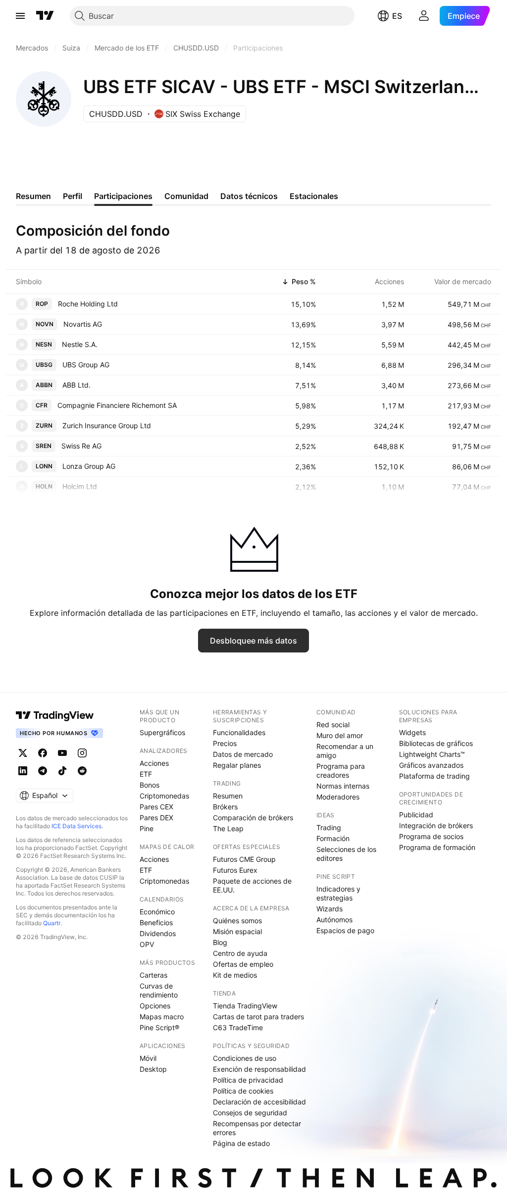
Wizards (329, 908)
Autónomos (334, 919)
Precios (225, 743)
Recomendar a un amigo (344, 750)
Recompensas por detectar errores (257, 1128)
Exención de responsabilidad (259, 1069)
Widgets (412, 732)
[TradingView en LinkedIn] (23, 771)
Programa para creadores (340, 770)
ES (397, 16)
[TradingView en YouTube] (62, 753)
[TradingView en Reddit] (82, 771)
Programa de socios (431, 836)
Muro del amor (339, 735)
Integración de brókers (436, 825)
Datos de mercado (243, 754)
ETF (146, 774)
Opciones (155, 1005)
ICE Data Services (76, 826)
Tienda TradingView (245, 1005)
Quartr (51, 923)
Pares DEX (156, 817)
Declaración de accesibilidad (259, 1101)
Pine (146, 828)
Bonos (149, 785)
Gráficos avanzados (431, 765)
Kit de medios (235, 975)
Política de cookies (243, 1091)
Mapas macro (162, 1016)
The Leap (228, 828)
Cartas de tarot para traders (258, 1016)
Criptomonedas (164, 796)
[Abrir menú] (20, 16)
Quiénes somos (237, 920)
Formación (333, 838)
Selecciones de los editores (346, 853)
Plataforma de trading (434, 776)
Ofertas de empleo (243, 964)
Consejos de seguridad (250, 1112)
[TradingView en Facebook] (43, 753)
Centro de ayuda (240, 953)
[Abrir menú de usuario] (424, 16)
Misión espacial (237, 931)
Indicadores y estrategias (338, 893)
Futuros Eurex (235, 870)
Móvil (148, 1058)
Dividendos (158, 933)
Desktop (153, 1069)
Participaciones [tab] (123, 196)
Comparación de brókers (253, 817)
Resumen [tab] (33, 196)
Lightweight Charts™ (432, 754)
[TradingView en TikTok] (62, 771)
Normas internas (342, 786)
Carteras (153, 975)
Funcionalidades (239, 732)
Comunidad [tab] (186, 196)
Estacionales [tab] (314, 196)
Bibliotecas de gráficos (436, 743)
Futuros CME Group (244, 859)
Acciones (154, 763)
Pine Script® (159, 1027)
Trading (328, 827)
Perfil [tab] (72, 196)
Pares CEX (156, 806)
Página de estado (241, 1143)
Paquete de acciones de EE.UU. (252, 885)
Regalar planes (237, 765)
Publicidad (416, 814)
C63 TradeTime (238, 1027)
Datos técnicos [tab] (249, 196)
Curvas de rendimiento (159, 990)
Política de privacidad (248, 1080)
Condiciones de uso (244, 1058)
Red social (333, 724)
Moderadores (337, 797)
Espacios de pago (345, 930)
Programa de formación (437, 847)
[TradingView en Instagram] (82, 753)
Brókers (225, 806)
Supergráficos (162, 732)
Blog (220, 942)
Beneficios (156, 922)
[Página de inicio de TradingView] (45, 16)
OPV (147, 944)
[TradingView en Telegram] (43, 771)
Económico (157, 911)
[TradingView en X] (23, 753)
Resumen (228, 796)
